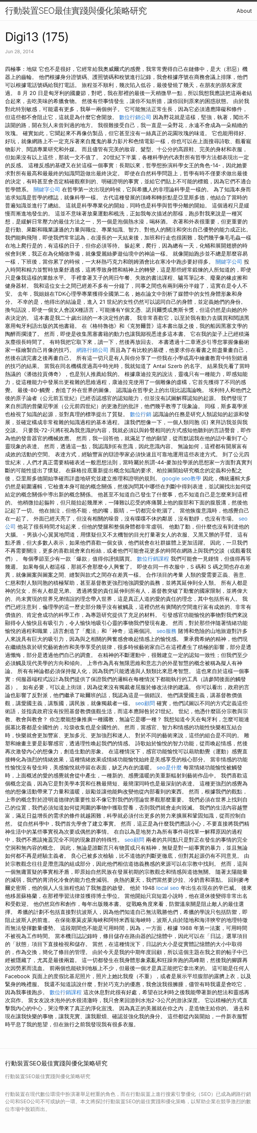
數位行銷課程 (153, 558)
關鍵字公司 (46, 189)
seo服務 (166, 631)
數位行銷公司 (135, 117)
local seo (167, 887)
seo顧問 (145, 703)
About (244, 10)
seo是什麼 (169, 767)
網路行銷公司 (92, 350)
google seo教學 (181, 478)
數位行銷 (140, 414)
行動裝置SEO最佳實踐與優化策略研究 (76, 10)
